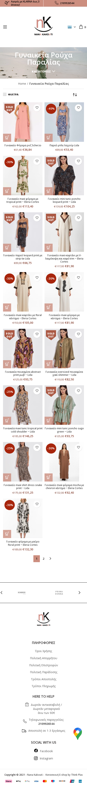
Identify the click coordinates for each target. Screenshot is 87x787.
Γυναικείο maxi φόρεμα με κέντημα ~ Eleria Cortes (64, 317)
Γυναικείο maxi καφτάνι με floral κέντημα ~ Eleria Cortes (23, 317)
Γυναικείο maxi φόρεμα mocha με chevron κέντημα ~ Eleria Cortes (64, 487)
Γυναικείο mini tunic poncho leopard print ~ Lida (64, 200)
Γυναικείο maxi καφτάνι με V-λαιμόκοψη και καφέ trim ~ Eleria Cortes (64, 258)
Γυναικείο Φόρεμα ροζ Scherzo (22, 145)
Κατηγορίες (41, 71)
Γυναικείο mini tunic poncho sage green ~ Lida (64, 430)
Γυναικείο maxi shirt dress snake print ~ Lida (23, 487)
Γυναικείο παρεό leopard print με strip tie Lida (22, 257)
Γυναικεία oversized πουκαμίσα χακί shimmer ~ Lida (64, 373)
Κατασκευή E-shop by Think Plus (64, 774)
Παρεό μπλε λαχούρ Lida (64, 145)
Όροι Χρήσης (43, 651)
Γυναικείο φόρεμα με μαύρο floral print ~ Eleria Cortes (22, 543)
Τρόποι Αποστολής (43, 679)
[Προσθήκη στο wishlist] (36, 107)
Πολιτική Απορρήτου (43, 658)
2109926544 (67, 3)
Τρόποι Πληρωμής (44, 686)
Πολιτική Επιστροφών (43, 665)
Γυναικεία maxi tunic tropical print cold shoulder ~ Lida (22, 430)
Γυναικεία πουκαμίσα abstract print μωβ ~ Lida (23, 373)
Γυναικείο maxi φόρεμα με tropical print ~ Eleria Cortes (22, 200)
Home (22, 83)
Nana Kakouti (35, 774)
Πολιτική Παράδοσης (43, 672)
